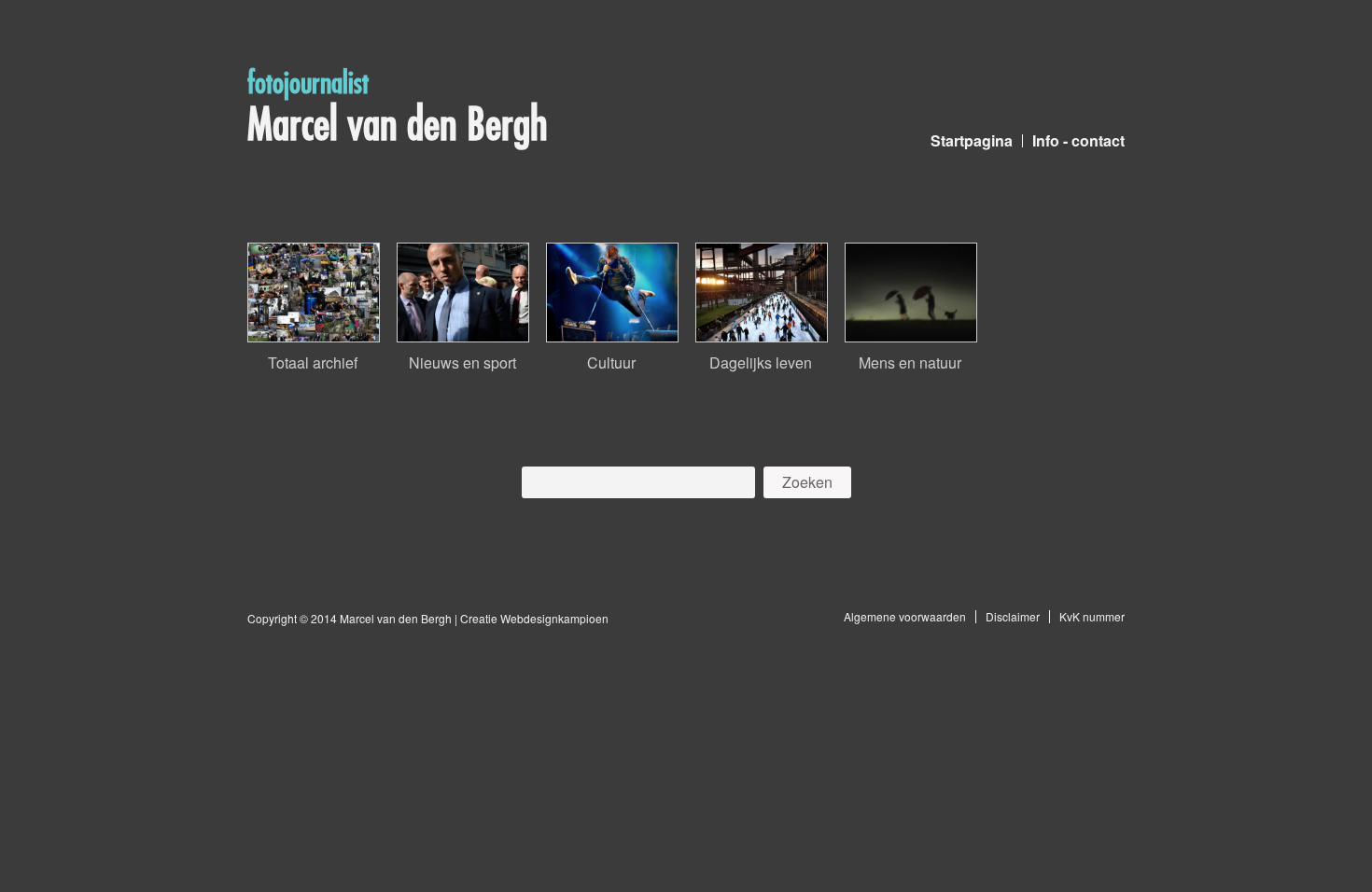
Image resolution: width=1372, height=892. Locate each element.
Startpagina (972, 140)
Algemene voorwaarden (905, 616)
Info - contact (1078, 140)
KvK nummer (1092, 616)
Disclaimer (1013, 616)
